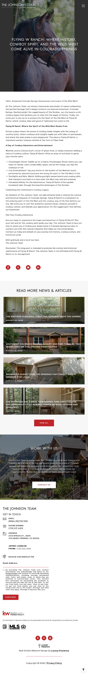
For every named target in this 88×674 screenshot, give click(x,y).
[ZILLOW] (50, 638)
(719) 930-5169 (24, 549)
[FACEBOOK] (38, 638)
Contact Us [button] (44, 485)
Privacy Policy (12, 573)
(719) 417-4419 (16, 528)
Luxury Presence (60, 650)
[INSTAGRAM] (44, 638)
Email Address (10, 563)
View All (44, 423)
